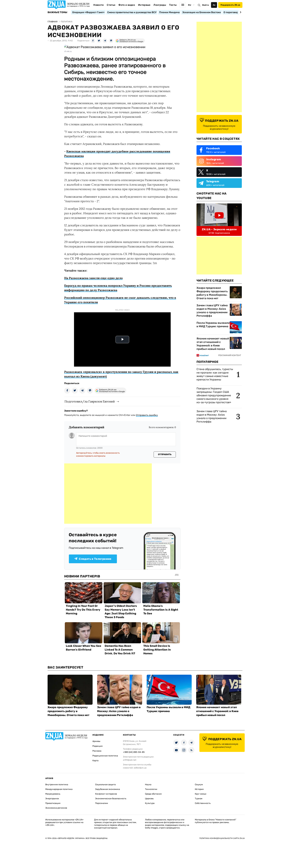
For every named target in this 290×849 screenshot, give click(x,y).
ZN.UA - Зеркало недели (219, 229)
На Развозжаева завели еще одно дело (93, 278)
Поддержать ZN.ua (230, 5)
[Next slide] (240, 12)
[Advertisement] (108, 493)
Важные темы (57, 12)
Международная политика (58, 789)
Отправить (165, 454)
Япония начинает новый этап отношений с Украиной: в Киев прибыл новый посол (213, 344)
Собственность (203, 803)
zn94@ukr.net (129, 760)
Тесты (173, 4)
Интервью (144, 4)
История (199, 789)
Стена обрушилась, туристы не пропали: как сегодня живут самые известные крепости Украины (215, 374)
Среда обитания (153, 794)
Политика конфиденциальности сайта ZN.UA (222, 838)
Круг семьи (200, 794)
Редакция (97, 746)
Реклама (96, 751)
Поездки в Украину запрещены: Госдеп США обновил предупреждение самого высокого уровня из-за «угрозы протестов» (214, 395)
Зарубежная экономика (107, 789)
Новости (98, 4)
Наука (148, 784)
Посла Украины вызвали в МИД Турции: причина (213, 324)
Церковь (149, 798)
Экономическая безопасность (110, 798)
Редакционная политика (105, 755)
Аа (214, 5)
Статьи (111, 4)
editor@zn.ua (140, 768)
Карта (95, 760)
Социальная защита (105, 784)
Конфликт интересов (106, 794)
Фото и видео (126, 4)
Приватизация (52, 803)
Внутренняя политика (56, 784)
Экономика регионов (56, 808)
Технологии (151, 789)
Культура (150, 803)
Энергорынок (52, 798)
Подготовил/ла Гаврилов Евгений (89, 401)
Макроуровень (52, 794)
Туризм (198, 798)
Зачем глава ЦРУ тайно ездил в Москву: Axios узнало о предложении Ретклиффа (212, 310)
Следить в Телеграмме (95, 559)
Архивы (96, 741)
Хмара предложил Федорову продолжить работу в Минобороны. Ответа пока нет (212, 293)
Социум (199, 784)
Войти (205, 5)
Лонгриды (159, 4)
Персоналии (101, 803)
